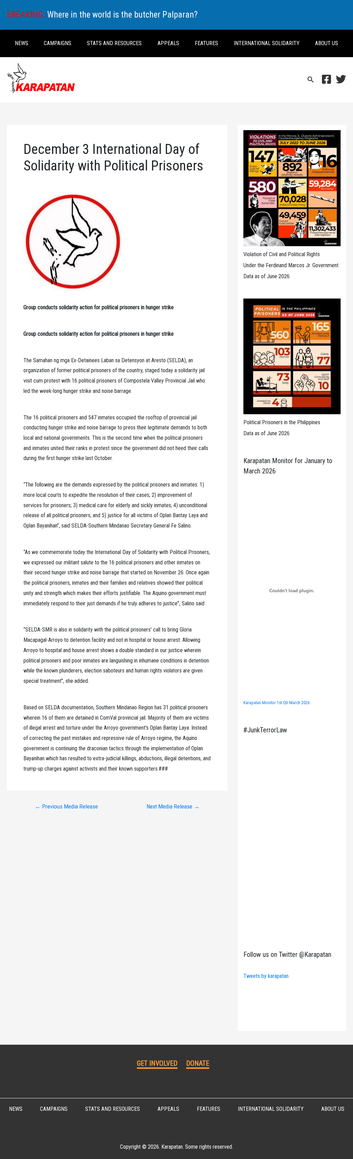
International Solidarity (267, 43)
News (21, 43)
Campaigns (57, 43)
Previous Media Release (66, 807)
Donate (197, 1063)
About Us (326, 43)
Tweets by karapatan (266, 976)
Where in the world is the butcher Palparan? (122, 15)
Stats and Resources (114, 43)
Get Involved (157, 1063)
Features (206, 43)
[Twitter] (341, 79)
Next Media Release (173, 807)
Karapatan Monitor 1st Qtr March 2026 (276, 702)
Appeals (168, 43)
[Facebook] (326, 79)
